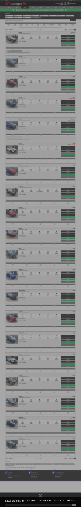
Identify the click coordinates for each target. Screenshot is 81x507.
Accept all (39, 504)
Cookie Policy (21, 501)
